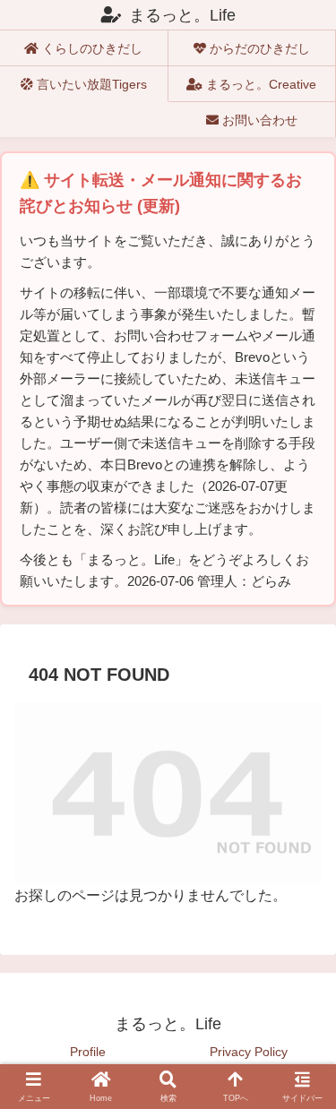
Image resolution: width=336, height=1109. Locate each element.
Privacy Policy (249, 1052)
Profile (88, 1052)
